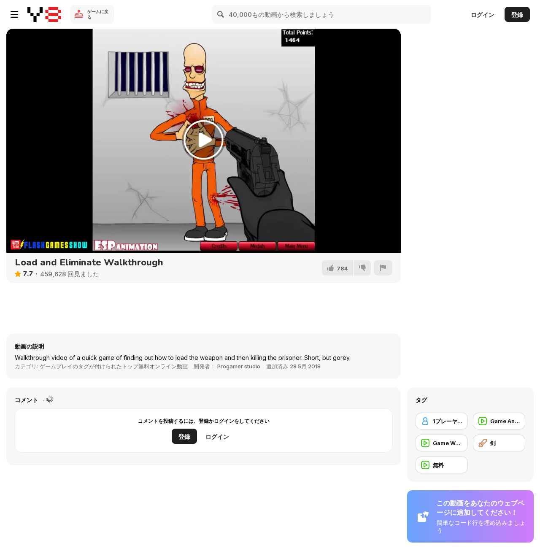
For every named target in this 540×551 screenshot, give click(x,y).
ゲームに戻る (97, 14)
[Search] (221, 14)
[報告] (383, 268)
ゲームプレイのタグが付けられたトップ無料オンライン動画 (114, 366)
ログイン (482, 14)
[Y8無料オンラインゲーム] (44, 14)
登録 (517, 14)
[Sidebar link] (14, 14)
